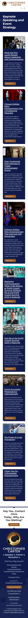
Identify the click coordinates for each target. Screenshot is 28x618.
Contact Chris (14, 524)
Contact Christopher (14, 587)
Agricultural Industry (14, 597)
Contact (14, 573)
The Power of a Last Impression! (13, 438)
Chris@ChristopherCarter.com (14, 583)
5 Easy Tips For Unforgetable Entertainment (11, 473)
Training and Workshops (14, 569)
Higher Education (14, 599)
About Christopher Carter (14, 565)
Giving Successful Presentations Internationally (12, 391)
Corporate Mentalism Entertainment (14, 571)
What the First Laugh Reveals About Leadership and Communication (14, 56)
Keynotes (14, 567)
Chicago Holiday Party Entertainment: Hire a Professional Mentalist (13, 108)
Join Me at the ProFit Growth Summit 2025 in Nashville (14, 340)
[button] (21, 8)
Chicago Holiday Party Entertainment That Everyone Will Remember (13, 233)
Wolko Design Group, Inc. (18, 612)
